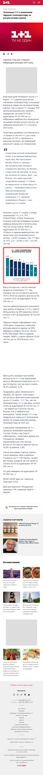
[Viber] (12, 54)
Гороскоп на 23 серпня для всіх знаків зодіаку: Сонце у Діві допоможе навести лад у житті (31, 584)
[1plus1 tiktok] (21, 695)
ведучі (21, 720)
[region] (21, 80)
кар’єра (21, 717)
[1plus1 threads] (17, 695)
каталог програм (21, 715)
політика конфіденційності (21, 727)
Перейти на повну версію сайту (21, 685)
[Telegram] (8, 54)
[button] (39, 2)
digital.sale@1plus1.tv (21, 757)
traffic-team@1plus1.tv (21, 762)
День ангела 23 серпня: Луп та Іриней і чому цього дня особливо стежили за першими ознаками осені (31, 609)
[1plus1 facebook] (25, 695)
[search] (34, 2)
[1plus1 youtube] (29, 695)
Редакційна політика (21, 731)
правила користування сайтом (21, 729)
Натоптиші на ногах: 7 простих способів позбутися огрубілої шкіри (10, 584)
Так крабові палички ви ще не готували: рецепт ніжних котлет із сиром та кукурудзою (31, 665)
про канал (21, 708)
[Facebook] (4, 54)
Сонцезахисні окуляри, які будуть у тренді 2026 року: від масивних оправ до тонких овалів (11, 608)
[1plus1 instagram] (14, 695)
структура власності (21, 724)
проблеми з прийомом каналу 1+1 (21, 713)
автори (21, 722)
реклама (21, 711)
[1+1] (6, 2)
